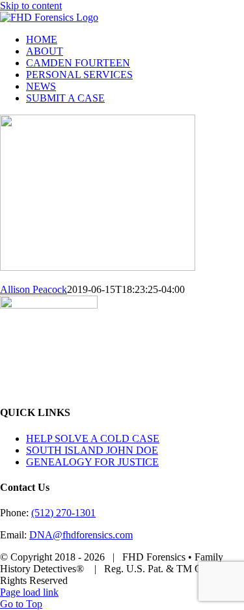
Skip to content (31, 5)
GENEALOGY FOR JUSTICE (92, 461)
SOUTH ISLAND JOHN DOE (92, 450)
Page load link (29, 592)
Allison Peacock (33, 289)
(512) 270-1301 (63, 512)
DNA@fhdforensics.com (81, 534)
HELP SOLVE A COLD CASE (92, 438)
